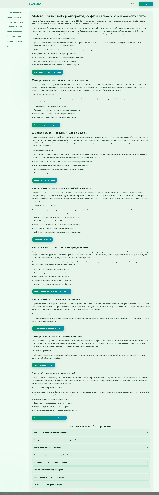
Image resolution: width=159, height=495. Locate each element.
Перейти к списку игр (42, 240)
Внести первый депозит (43, 365)
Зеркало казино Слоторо (16, 22)
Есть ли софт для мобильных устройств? (51, 455)
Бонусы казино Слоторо (16, 12)
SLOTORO (35, 3)
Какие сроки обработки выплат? (47, 447)
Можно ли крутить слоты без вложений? (50, 462)
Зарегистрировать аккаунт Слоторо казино (52, 291)
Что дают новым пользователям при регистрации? (55, 440)
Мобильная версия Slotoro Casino (16, 32)
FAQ (8, 46)
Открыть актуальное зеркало (46, 125)
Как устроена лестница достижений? (49, 477)
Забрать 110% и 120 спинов (44, 180)
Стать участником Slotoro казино (47, 72)
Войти (133, 4)
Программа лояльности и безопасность (16, 41)
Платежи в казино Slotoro (16, 36)
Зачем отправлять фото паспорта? (48, 485)
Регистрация (146, 4)
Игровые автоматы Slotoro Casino (16, 17)
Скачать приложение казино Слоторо (49, 418)
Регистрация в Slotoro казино (16, 27)
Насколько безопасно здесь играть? (49, 470)
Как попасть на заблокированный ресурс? (51, 432)
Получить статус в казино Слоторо (48, 328)
